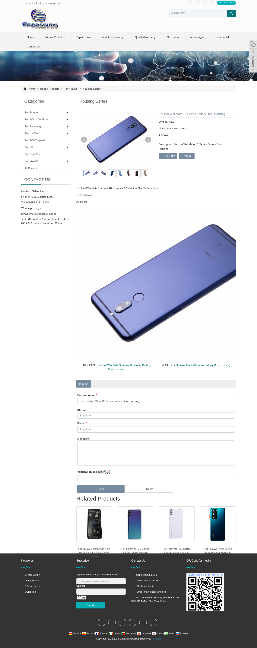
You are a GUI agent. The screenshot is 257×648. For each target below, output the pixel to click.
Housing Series (91, 88)
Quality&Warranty (145, 37)
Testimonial (222, 37)
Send (101, 488)
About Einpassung (113, 37)
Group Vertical (32, 580)
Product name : (88, 395)
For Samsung (33, 126)
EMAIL (188, 156)
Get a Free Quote (226, 2)
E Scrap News (32, 586)
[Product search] (231, 13)
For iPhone (31, 112)
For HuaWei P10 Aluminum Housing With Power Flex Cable (94, 552)
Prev (84, 140)
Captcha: (81, 586)
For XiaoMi (31, 161)
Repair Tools (83, 37)
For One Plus (32, 154)
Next (148, 140)
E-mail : (83, 423)
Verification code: (88, 471)
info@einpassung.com (42, 213)
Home (30, 37)
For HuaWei (71, 88)
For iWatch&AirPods (36, 119)
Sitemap (156, 638)
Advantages (197, 37)
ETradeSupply (32, 575)
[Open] (253, 56)
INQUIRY (169, 156)
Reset (149, 488)
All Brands (31, 168)
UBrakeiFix (30, 592)
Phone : (83, 410)
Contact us (33, 46)
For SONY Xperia (35, 140)
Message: (83, 438)
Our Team (173, 37)
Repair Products (55, 37)
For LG (29, 147)
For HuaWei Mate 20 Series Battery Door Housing (200, 365)
